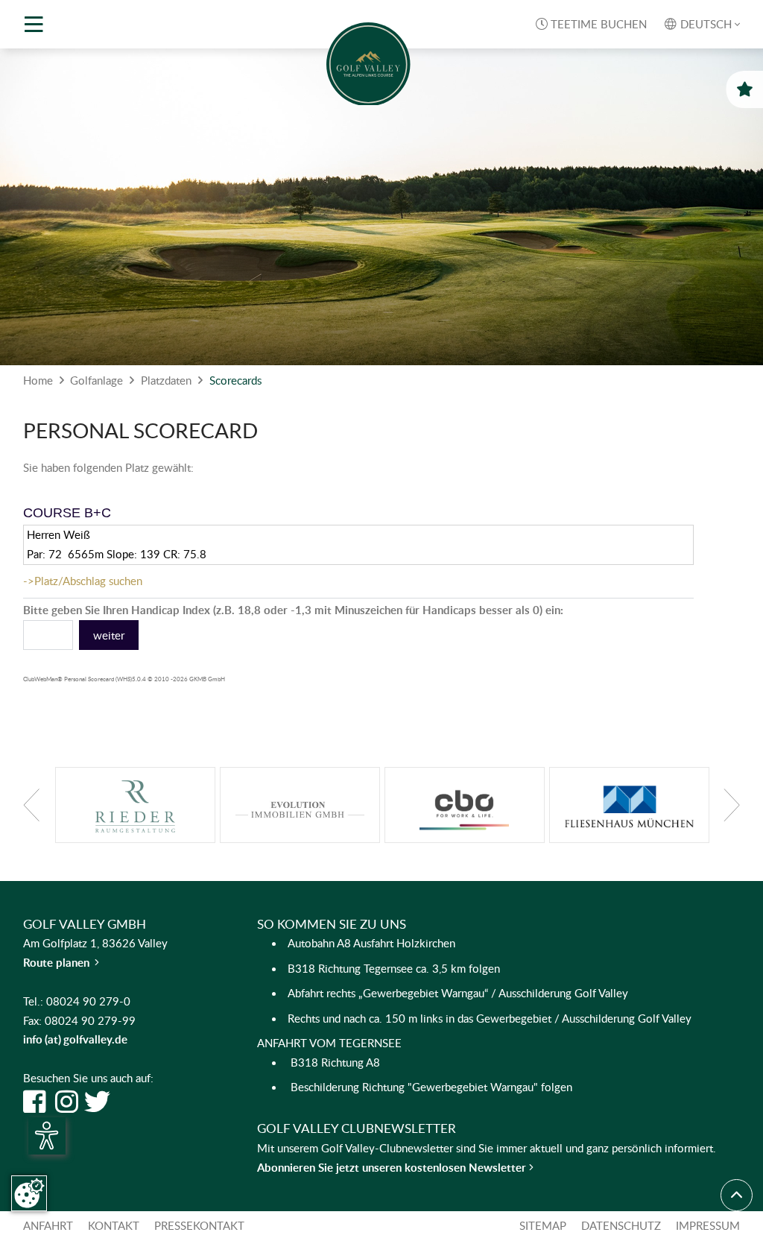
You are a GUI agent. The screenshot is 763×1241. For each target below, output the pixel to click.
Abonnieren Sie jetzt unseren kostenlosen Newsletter (393, 1167)
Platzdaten (166, 380)
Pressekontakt (199, 1225)
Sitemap (542, 1225)
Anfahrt (48, 1225)
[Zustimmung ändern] (29, 1193)
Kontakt (113, 1225)
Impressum (708, 1225)
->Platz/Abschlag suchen (82, 580)
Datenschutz (621, 1225)
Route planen (61, 962)
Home (38, 380)
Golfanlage (96, 380)
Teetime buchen (591, 23)
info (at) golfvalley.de (75, 1039)
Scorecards (235, 380)
